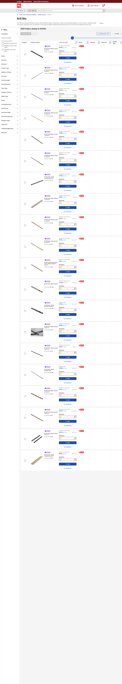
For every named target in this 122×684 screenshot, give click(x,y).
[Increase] (74, 53)
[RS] (19, 6)
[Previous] (112, 33)
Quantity (61, 51)
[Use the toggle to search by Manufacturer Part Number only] (35, 10)
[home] (17, 14)
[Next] (120, 33)
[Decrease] (60, 53)
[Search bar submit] (103, 10)
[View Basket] (103, 5)
